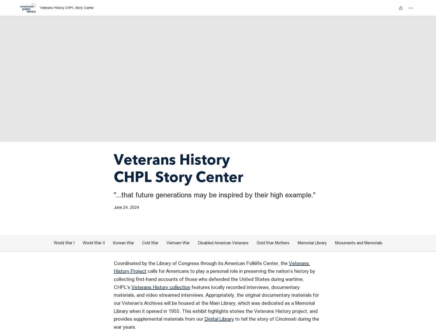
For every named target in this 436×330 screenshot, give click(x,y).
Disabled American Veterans (223, 243)
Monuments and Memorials (358, 243)
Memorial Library (312, 243)
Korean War (123, 243)
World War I (64, 243)
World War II (94, 243)
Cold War (150, 243)
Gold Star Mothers (273, 243)
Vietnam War (178, 243)
